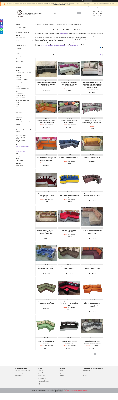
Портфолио (18, 48)
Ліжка (61, 370)
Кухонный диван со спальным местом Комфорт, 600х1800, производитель (69, 341)
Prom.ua (65, 389)
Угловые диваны (41, 372)
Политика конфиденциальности (89, 376)
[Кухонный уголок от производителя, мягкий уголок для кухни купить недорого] (69, 288)
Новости (18, 63)
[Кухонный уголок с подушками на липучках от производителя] (92, 253)
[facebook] (100, 47)
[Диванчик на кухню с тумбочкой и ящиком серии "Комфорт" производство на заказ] (46, 216)
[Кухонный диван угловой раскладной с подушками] (69, 143)
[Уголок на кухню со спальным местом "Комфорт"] (69, 106)
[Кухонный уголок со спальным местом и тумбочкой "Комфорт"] (92, 180)
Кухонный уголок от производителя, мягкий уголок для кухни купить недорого (69, 303)
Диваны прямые (41, 370)
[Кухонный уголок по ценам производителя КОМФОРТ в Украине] (69, 216)
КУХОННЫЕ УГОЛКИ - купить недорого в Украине (54, 24)
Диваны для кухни (42, 376)
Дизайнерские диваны (43, 380)
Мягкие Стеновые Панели (20, 373)
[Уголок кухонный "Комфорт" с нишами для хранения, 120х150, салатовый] (46, 326)
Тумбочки (62, 372)
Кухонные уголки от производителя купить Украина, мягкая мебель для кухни (69, 195)
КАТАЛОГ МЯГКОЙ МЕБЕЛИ (22, 30)
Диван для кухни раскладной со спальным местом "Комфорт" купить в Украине (92, 122)
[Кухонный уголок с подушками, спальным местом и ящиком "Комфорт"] (46, 180)
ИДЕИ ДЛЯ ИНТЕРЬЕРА (21, 45)
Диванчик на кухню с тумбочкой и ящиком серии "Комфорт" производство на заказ (46, 232)
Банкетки (62, 376)
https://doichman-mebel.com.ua (22, 146)
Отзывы (18, 50)
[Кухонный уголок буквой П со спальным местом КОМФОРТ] (46, 253)
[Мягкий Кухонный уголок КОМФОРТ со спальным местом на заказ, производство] (46, 68)
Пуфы (39, 384)
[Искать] (79, 13)
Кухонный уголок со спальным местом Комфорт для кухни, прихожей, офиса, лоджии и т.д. (92, 341)
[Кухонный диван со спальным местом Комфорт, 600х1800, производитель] (69, 326)
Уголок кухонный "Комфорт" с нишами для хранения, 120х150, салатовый (46, 341)
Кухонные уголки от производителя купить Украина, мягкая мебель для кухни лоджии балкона (46, 159)
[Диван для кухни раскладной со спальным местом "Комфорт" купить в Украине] (92, 106)
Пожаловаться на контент (69, 390)
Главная (17, 20)
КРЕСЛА (18, 43)
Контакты (86, 20)
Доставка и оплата (20, 61)
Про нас (18, 53)
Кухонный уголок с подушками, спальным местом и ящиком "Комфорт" (46, 195)
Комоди (62, 373)
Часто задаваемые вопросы (22, 56)
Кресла (39, 383)
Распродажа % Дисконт (21, 27)
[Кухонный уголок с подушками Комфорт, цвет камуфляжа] (46, 288)
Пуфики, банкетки (18, 375)
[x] (102, 47)
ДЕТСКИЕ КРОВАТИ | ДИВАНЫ (22, 32)
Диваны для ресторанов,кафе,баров (22, 370)
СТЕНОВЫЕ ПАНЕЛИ (65, 20)
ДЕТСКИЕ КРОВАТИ (35, 20)
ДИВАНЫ (46, 20)
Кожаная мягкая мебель (20, 372)
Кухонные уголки (41, 375)
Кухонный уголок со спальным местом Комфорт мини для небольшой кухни (69, 84)
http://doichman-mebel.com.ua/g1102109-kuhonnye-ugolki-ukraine (59, 45)
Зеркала (62, 375)
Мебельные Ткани (76, 20)
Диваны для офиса (19, 376)
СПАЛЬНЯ (54, 20)
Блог (17, 58)
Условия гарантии (86, 370)
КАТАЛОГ (25, 20)
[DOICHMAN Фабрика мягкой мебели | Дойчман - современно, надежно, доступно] (19, 13)
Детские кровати (41, 373)
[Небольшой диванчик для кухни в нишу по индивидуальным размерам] (92, 143)
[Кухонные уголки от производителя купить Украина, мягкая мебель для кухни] (69, 180)
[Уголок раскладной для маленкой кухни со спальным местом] (46, 106)
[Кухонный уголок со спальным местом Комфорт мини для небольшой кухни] (69, 68)
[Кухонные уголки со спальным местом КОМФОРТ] (69, 253)
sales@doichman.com (20, 151)
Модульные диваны (42, 378)
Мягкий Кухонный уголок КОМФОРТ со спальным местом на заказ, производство (46, 84)
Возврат (84, 373)
